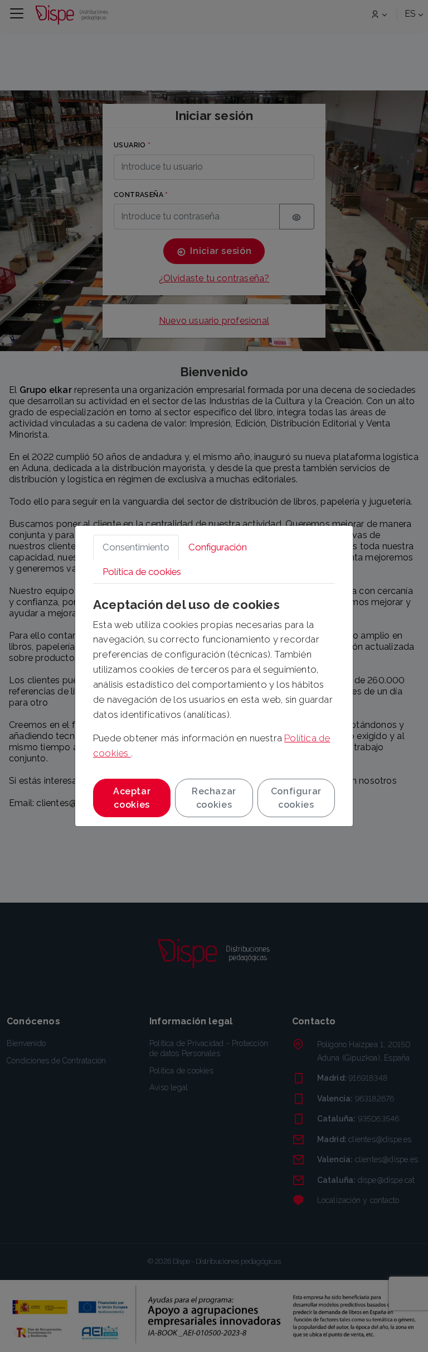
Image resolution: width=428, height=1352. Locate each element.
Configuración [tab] (217, 547)
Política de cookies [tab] (142, 571)
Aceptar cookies (131, 798)
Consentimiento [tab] (136, 547)
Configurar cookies (296, 798)
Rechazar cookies (214, 798)
